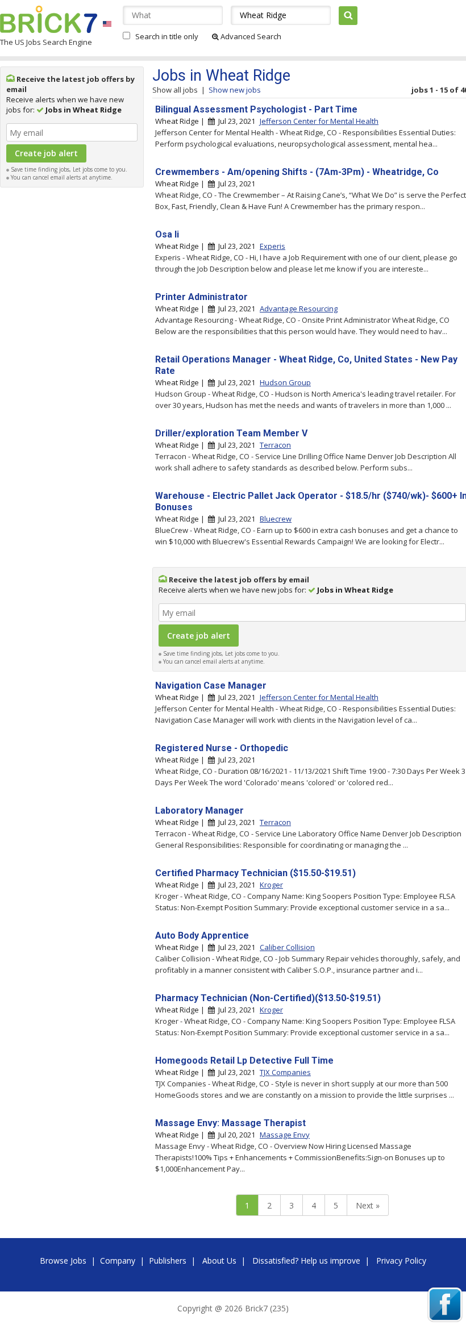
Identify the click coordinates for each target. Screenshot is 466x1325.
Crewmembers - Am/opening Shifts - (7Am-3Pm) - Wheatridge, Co (297, 171)
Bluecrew (276, 519)
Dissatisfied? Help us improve (306, 1260)
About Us (219, 1260)
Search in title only (166, 36)
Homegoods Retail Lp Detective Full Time (244, 1060)
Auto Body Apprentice (202, 935)
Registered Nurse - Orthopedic (221, 748)
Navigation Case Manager (211, 685)
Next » (368, 1205)
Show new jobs (235, 90)
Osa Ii (167, 234)
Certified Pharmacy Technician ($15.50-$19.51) (255, 873)
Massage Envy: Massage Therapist (230, 1123)
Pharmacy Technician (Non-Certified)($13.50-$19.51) (268, 998)
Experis (272, 246)
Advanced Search (250, 36)
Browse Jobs (63, 1260)
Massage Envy (285, 1135)
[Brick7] (107, 23)
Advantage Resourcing (299, 308)
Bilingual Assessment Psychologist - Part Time (256, 109)
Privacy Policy (401, 1260)
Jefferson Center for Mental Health (319, 121)
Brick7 (48, 19)
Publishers (167, 1260)
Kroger (271, 885)
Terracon (275, 445)
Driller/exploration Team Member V (231, 433)
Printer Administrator (201, 296)
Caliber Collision (287, 947)
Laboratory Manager (199, 810)
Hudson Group (285, 382)
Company (117, 1260)
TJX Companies (285, 1072)
